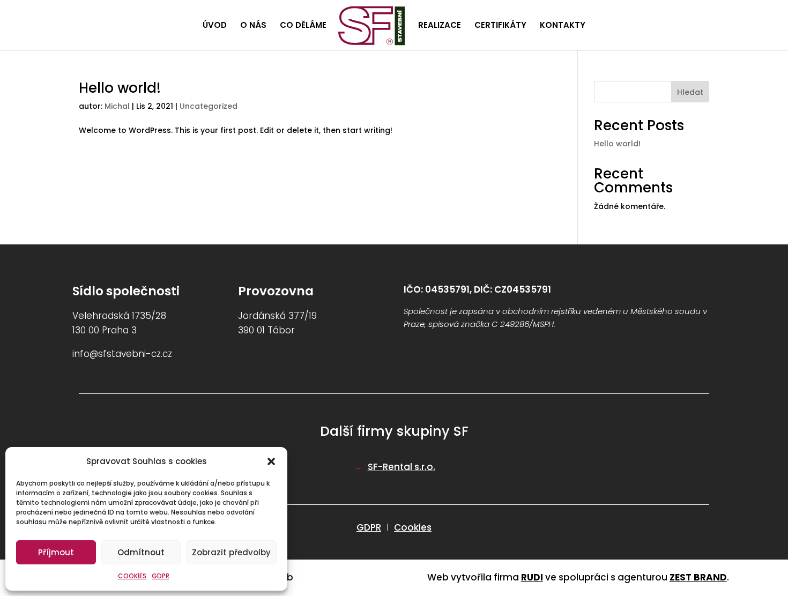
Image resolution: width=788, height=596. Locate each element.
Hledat (690, 92)
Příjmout (56, 552)
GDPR (160, 575)
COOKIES (132, 575)
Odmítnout (141, 552)
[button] (271, 461)
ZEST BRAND (698, 577)
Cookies (413, 527)
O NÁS (253, 26)
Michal (117, 106)
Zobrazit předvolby (231, 552)
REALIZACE (439, 26)
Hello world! (120, 88)
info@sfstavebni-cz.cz (122, 353)
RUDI (532, 577)
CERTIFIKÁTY (500, 26)
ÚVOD (215, 26)
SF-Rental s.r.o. (401, 466)
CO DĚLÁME (303, 26)
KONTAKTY (562, 26)
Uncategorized (208, 106)
